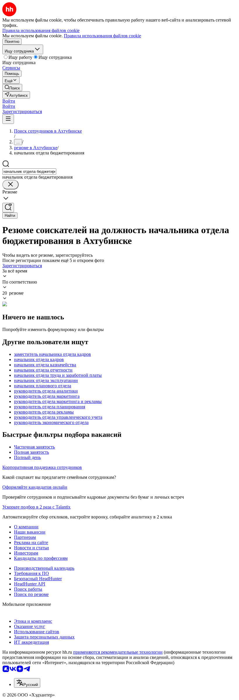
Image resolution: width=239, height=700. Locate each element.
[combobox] (29, 171)
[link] (12, 87)
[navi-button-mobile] (8, 119)
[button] (8, 101)
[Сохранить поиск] (8, 207)
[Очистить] (10, 184)
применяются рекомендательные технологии (118, 652)
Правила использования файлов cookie (102, 35)
